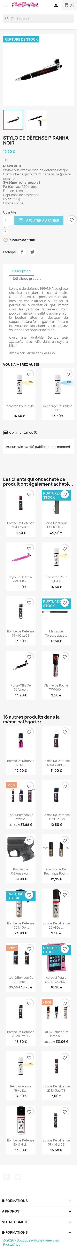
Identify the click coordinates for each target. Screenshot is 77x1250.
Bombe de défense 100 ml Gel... (20, 925)
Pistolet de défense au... (20, 871)
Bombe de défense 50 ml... (20, 763)
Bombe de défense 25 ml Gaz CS (56, 1088)
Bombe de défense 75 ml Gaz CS (20, 633)
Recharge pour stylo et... (19, 408)
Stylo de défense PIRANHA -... (21, 579)
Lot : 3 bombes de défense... (20, 817)
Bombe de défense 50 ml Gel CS (56, 817)
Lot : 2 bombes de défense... (20, 980)
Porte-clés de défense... (21, 687)
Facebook (6, 1177)
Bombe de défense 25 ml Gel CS (20, 525)
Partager (22, 252)
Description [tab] (21, 271)
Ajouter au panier (38, 220)
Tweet (32, 252)
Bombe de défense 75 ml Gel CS (56, 1142)
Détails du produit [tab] (27, 278)
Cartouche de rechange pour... (56, 871)
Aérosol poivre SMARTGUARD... (56, 980)
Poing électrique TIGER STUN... (56, 525)
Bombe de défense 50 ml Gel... (20, 1142)
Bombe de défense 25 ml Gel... (56, 925)
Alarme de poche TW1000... (56, 687)
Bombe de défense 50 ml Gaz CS (56, 763)
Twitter (18, 1177)
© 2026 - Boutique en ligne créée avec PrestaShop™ (31, 1242)
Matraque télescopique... (56, 633)
